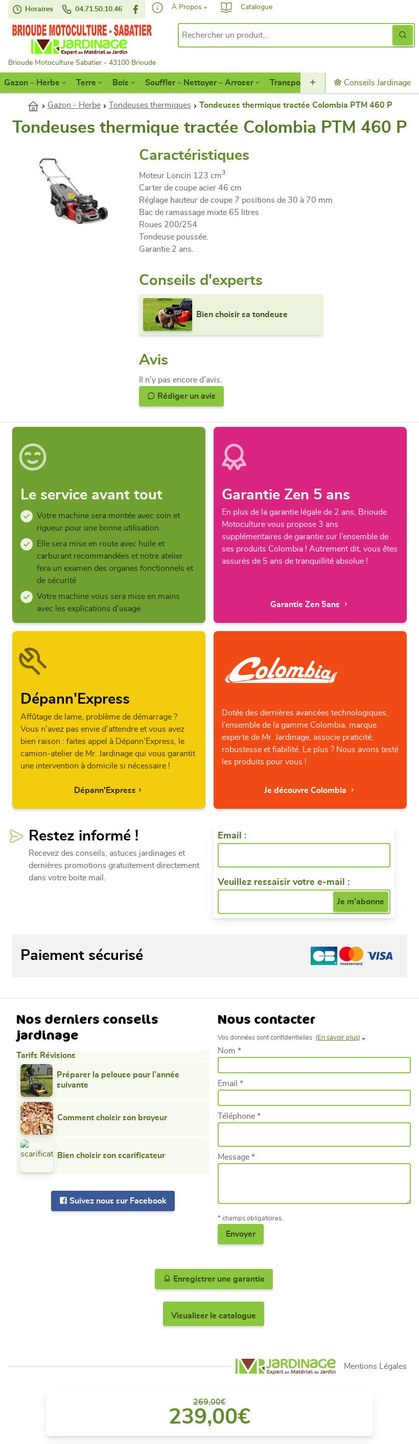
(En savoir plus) (337, 1037)
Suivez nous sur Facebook (117, 1201)
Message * (236, 1157)
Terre (86, 83)
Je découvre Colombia (306, 790)
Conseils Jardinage (376, 83)
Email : (232, 835)
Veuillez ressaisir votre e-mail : (284, 882)
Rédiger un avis (185, 396)
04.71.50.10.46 (97, 9)
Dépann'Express (105, 790)
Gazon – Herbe (32, 83)
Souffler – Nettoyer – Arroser (199, 83)
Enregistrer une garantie (218, 1279)
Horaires (38, 9)
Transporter (292, 83)
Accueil (37, 105)
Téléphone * (239, 1116)
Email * (230, 1083)
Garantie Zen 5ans (306, 604)
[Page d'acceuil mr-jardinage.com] (285, 1367)
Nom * (229, 1051)
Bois (120, 83)
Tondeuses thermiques (150, 105)
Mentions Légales (375, 1366)
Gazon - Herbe (74, 105)
